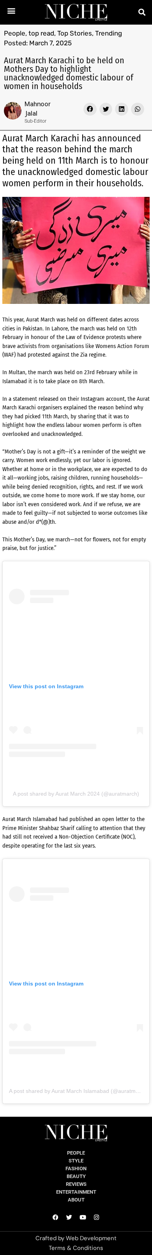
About (76, 1200)
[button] (11, 10)
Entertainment (76, 1192)
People (14, 33)
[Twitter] (69, 1217)
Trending (108, 33)
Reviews (76, 1184)
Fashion (76, 1168)
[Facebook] (56, 1217)
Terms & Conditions (76, 1248)
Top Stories (74, 33)
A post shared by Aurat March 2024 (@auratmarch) (76, 794)
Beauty (76, 1176)
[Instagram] (97, 1217)
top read (41, 33)
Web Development (91, 1238)
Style (76, 1161)
